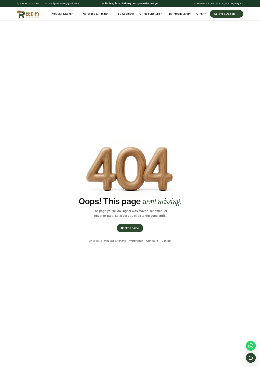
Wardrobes (136, 240)
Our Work (152, 240)
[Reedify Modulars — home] (28, 14)
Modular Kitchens (115, 240)
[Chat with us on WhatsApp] (251, 346)
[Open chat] (251, 358)
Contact (166, 240)
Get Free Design (224, 13)
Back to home (130, 228)
